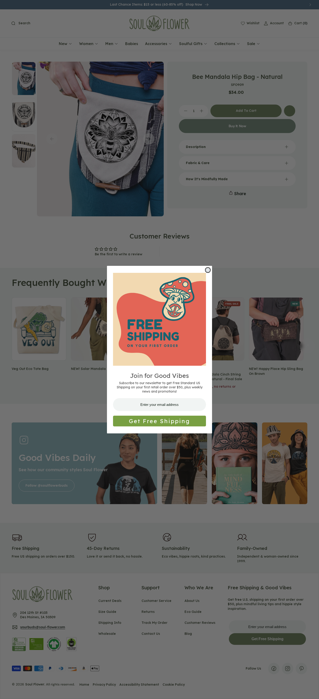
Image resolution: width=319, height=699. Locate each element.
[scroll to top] (311, 691)
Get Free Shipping (159, 421)
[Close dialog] (208, 270)
